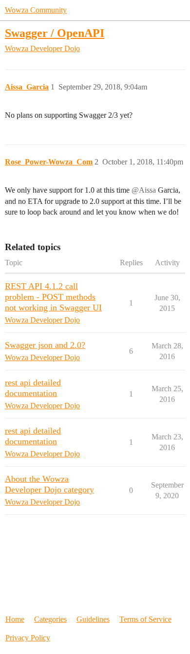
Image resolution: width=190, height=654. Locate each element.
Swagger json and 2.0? (45, 345)
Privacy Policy (27, 638)
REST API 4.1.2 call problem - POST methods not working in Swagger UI (53, 296)
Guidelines (93, 619)
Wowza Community (36, 10)
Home (14, 619)
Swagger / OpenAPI (54, 32)
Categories (50, 619)
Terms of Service (145, 619)
